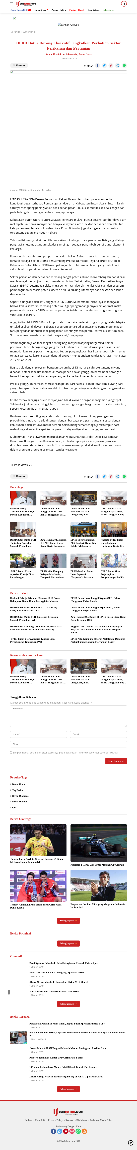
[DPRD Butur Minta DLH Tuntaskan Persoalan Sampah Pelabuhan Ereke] (23, 529)
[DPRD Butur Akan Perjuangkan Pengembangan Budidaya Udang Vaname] (114, 561)
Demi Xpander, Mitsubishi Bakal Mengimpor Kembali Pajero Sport (63, 963)
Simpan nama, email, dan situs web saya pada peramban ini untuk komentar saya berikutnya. (65, 752)
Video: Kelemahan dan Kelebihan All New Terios (54, 991)
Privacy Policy (55, 1120)
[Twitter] (59, 1132)
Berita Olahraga (20, 796)
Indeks (28, 1120)
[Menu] (12, 4)
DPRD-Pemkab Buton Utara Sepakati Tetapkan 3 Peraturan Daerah (82, 574)
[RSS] (84, 1132)
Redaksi (69, 1120)
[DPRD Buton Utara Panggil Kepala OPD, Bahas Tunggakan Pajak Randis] (53, 498)
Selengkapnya (67, 920)
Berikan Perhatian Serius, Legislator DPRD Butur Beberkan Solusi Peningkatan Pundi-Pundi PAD (77, 1034)
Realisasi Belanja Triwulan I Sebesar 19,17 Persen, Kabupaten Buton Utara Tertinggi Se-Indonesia (22, 511)
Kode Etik (40, 1120)
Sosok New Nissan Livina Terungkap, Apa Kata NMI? (56, 972)
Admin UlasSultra (54, 54)
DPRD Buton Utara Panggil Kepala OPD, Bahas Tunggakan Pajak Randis (53, 511)
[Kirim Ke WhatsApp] (124, 65)
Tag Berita (17, 790)
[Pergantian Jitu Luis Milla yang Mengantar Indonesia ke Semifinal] (99, 885)
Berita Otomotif (20, 801)
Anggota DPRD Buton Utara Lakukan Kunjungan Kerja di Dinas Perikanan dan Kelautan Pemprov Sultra (112, 543)
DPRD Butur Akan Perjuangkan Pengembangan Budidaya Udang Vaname (114, 574)
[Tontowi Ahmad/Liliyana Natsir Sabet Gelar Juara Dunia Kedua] (38, 886)
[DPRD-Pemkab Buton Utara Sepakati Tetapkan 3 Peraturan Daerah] (84, 561)
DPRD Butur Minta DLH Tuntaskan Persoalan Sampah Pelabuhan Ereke (23, 543)
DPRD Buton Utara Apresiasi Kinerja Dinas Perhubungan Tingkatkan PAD (22, 574)
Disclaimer (81, 1120)
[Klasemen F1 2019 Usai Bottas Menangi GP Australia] (99, 843)
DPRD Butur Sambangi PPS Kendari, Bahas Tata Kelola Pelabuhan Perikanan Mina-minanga (83, 543)
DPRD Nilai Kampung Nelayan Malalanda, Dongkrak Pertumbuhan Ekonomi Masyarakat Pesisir (52, 574)
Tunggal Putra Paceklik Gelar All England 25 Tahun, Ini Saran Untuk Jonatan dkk (37, 860)
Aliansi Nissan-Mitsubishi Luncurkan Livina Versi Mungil (58, 982)
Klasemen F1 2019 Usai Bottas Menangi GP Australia (97, 865)
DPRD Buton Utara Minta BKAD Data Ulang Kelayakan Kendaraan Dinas (80, 511)
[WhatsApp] (78, 1132)
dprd (14, 807)
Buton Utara (85, 54)
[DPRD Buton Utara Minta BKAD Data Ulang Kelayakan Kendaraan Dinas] (84, 498)
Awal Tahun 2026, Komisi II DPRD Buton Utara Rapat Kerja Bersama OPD (53, 543)
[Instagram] (72, 1132)
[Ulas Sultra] (26, 4)
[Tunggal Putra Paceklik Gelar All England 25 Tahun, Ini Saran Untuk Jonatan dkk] (38, 840)
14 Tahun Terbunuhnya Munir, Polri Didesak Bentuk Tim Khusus (62, 1067)
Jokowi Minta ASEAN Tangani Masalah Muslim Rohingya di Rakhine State (67, 1048)
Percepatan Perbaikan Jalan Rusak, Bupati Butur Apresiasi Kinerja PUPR (67, 1023)
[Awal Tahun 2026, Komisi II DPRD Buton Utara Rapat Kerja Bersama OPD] (53, 529)
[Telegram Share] (117, 65)
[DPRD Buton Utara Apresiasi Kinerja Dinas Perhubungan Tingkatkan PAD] (23, 561)
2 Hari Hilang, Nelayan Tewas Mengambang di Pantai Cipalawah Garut (66, 1076)
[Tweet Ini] (104, 65)
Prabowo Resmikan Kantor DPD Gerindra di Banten (56, 1057)
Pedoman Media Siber (101, 1120)
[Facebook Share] (97, 65)
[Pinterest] (65, 1132)
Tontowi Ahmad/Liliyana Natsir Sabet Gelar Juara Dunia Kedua (35, 906)
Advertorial (72, 54)
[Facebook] (53, 1132)
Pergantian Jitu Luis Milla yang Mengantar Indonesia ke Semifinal (98, 906)
